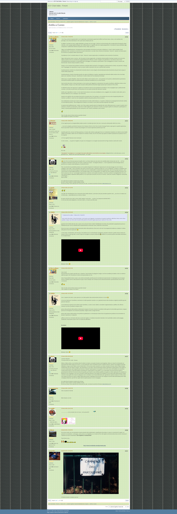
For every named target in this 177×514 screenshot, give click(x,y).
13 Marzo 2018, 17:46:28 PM (67, 36)
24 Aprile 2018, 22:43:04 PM (67, 450)
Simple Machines (60, 510)
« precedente (117, 29)
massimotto (54, 388)
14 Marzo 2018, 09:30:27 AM (67, 268)
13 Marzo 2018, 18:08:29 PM (67, 120)
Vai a (107, 506)
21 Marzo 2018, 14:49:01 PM (67, 388)
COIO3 (52, 212)
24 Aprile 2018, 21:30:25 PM (67, 430)
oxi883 (52, 408)
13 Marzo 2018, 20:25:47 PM (67, 158)
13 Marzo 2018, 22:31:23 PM (67, 187)
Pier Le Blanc (54, 37)
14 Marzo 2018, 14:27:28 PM (67, 293)
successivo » (125, 29)
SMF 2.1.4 (49, 510)
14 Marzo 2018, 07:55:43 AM (67, 212)
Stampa (127, 32)
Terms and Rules (122, 511)
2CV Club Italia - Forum (58, 6)
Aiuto (117, 511)
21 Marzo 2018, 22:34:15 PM (67, 408)
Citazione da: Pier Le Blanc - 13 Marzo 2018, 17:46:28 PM (73, 215)
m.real (52, 451)
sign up (76, 1)
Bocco (52, 430)
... (59, 32)
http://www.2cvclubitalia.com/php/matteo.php (94, 445)
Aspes (86, 21)
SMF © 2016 (54, 510)
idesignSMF (66, 510)
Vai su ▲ (128, 511)
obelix (52, 159)
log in (71, 1)
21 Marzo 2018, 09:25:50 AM (67, 356)
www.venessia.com (106, 183)
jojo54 (52, 188)
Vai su (49, 500)
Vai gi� (49, 32)
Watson (52, 121)
